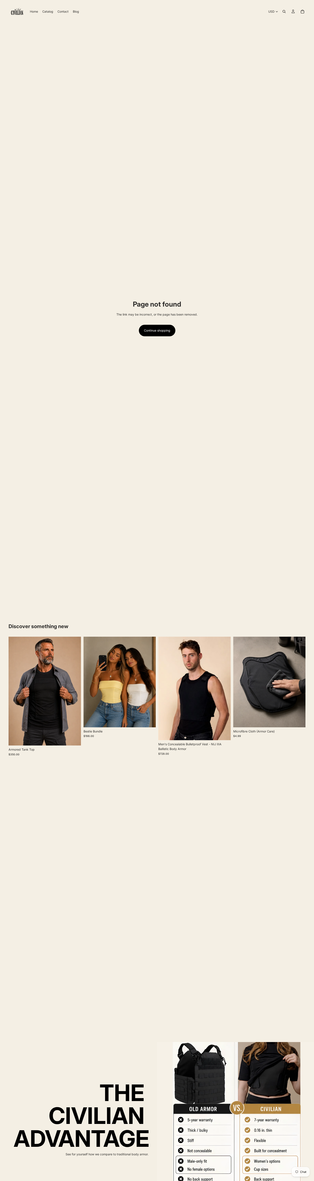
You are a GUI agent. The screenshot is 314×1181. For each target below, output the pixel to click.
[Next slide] (74, 691)
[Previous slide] (15, 691)
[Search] (284, 11)
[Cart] (302, 11)
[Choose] (74, 739)
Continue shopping (157, 330)
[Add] (299, 721)
